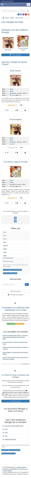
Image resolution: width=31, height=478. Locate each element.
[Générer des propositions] (25, 110)
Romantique (13, 93)
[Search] (28, 11)
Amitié (5, 255)
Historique (19, 93)
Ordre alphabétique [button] (8, 258)
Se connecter (12, 323)
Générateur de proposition (16, 294)
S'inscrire (21, 323)
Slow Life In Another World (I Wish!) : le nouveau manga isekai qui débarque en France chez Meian (15, 337)
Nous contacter (8, 470)
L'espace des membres (7, 1)
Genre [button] (4, 239)
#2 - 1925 (5, 429)
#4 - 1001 (5, 436)
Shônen (12, 182)
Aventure (19, 184)
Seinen (11, 91)
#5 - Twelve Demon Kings (9, 439)
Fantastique (13, 184)
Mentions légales (21, 467)
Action (5, 252)
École (4, 242)
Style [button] (4, 235)
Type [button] (4, 232)
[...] (20, 101)
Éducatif (5, 245)
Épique (5, 249)
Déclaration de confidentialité (9, 469)
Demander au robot (15, 401)
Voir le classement (16, 54)
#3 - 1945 (5, 432)
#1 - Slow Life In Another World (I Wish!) (13, 425)
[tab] (15, 232)
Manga (11, 89)
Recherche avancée (15, 291)
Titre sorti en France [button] (8, 261)
